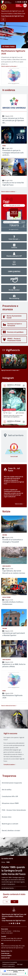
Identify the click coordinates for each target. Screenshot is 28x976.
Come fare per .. (5, 953)
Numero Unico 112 (6, 951)
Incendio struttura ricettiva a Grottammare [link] (12, 603)
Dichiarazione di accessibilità (9, 962)
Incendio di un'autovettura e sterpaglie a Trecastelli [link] (12, 540)
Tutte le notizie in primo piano (9, 66)
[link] (6, 2)
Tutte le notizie (19, 504)
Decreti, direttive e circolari (11, 830)
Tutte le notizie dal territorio (8, 705)
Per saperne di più (14, 229)
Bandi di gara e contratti (10, 823)
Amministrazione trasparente (12, 783)
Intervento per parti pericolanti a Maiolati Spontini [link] (13, 634)
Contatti (3, 936)
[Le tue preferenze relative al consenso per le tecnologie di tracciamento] (25, 973)
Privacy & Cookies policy (8, 966)
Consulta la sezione (9, 764)
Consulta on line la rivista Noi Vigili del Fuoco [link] (13, 183)
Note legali (20, 964)
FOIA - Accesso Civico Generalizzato (14, 810)
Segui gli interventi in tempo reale (10, 370)
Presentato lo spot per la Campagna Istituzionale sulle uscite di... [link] (13, 152)
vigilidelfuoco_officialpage (14, 384)
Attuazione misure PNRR (10, 803)
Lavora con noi (5, 958)
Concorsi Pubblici (6, 955)
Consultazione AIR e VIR (10, 796)
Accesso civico (6, 817)
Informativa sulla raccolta (9, 974)
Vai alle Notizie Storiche (7, 888)
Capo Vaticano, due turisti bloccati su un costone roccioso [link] (13, 571)
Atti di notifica (6, 789)
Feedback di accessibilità (8, 964)
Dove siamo (4, 929)
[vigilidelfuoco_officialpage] (5, 386)
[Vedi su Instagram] (24, 385)
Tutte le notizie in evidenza (8, 191)
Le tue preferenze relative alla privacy (15, 971)
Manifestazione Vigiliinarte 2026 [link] (12, 696)
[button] (3, 19)
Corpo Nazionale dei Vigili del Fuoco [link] (12, 16)
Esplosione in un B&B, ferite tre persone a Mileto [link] (13, 665)
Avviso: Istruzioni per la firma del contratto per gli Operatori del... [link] (13, 120)
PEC (2, 944)
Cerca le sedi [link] (14, 456)
